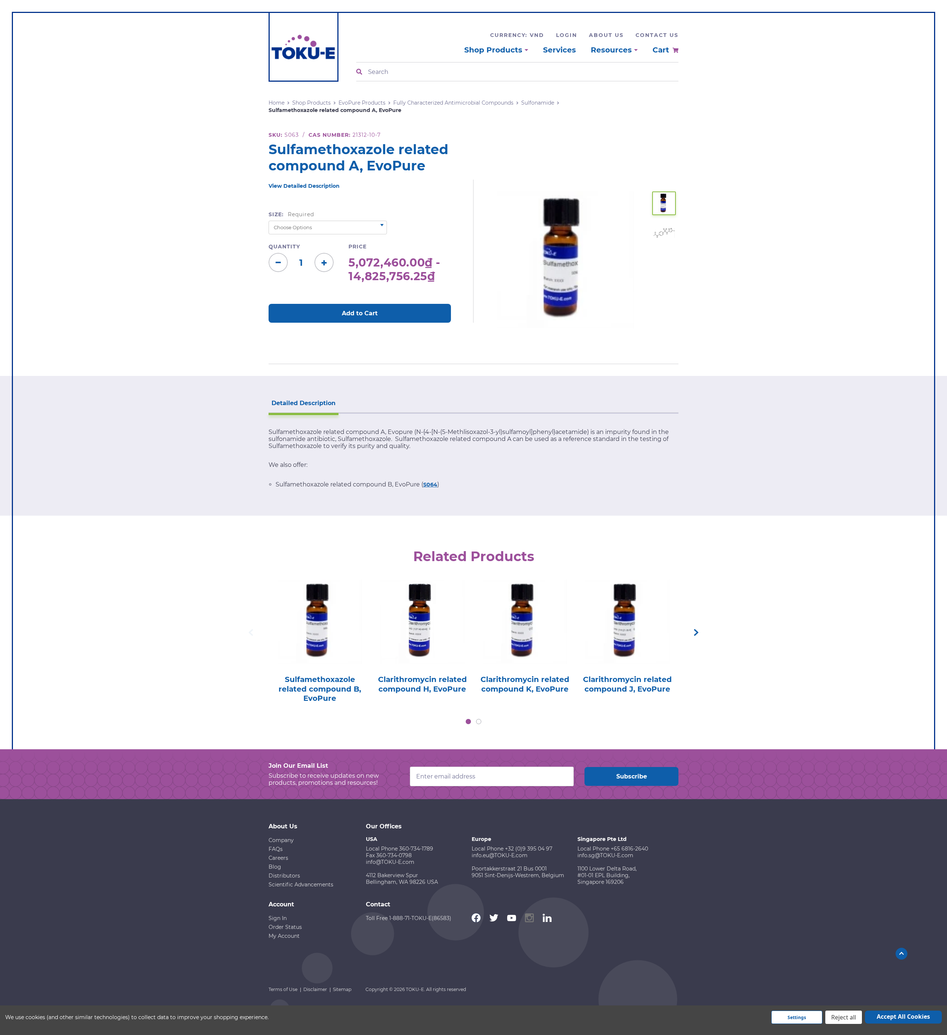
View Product (319, 611)
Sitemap (342, 989)
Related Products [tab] (473, 556)
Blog (275, 866)
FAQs (276, 849)
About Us (606, 35)
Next (696, 632)
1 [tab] (468, 721)
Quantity (284, 246)
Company (281, 840)
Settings (797, 1017)
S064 (430, 484)
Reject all (843, 1017)
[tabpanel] (320, 639)
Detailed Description (304, 403)
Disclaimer (315, 989)
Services (559, 49)
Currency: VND (517, 35)
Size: (291, 214)
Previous (251, 632)
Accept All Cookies (903, 1016)
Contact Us (657, 35)
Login (566, 35)
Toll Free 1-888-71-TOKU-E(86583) (408, 918)
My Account (284, 936)
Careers (278, 858)
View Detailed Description (304, 186)
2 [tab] (478, 721)
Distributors (284, 875)
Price (357, 246)
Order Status (285, 927)
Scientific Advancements (301, 884)
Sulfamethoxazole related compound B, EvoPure (320, 689)
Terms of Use (283, 989)
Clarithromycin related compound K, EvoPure (525, 684)
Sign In (278, 918)
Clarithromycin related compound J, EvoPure (627, 684)
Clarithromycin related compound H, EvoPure (422, 684)
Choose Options (320, 632)
